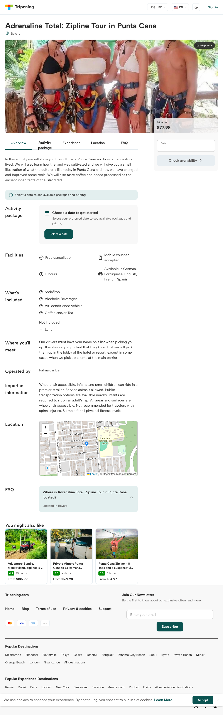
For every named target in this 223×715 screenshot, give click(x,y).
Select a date (59, 234)
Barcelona (80, 687)
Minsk (200, 655)
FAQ (124, 143)
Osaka (78, 655)
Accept (203, 700)
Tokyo (65, 655)
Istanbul (91, 655)
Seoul (153, 655)
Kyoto (165, 655)
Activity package (45, 145)
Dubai (22, 687)
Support (105, 609)
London (34, 662)
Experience (72, 143)
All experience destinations (174, 687)
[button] (86, 444)
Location (98, 143)
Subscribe (170, 626)
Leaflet (94, 474)
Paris (33, 687)
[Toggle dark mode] (196, 7)
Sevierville (49, 655)
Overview (18, 143)
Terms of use (46, 609)
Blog (25, 609)
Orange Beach (15, 662)
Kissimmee (13, 655)
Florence (98, 687)
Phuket (134, 687)
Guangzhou (52, 662)
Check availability (183, 160)
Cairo (147, 687)
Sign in (213, 7)
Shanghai (31, 655)
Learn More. (163, 700)
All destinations (75, 662)
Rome (9, 687)
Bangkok (107, 655)
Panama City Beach (131, 655)
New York (62, 687)
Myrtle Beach (183, 655)
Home (10, 609)
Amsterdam (116, 687)
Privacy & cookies (77, 609)
